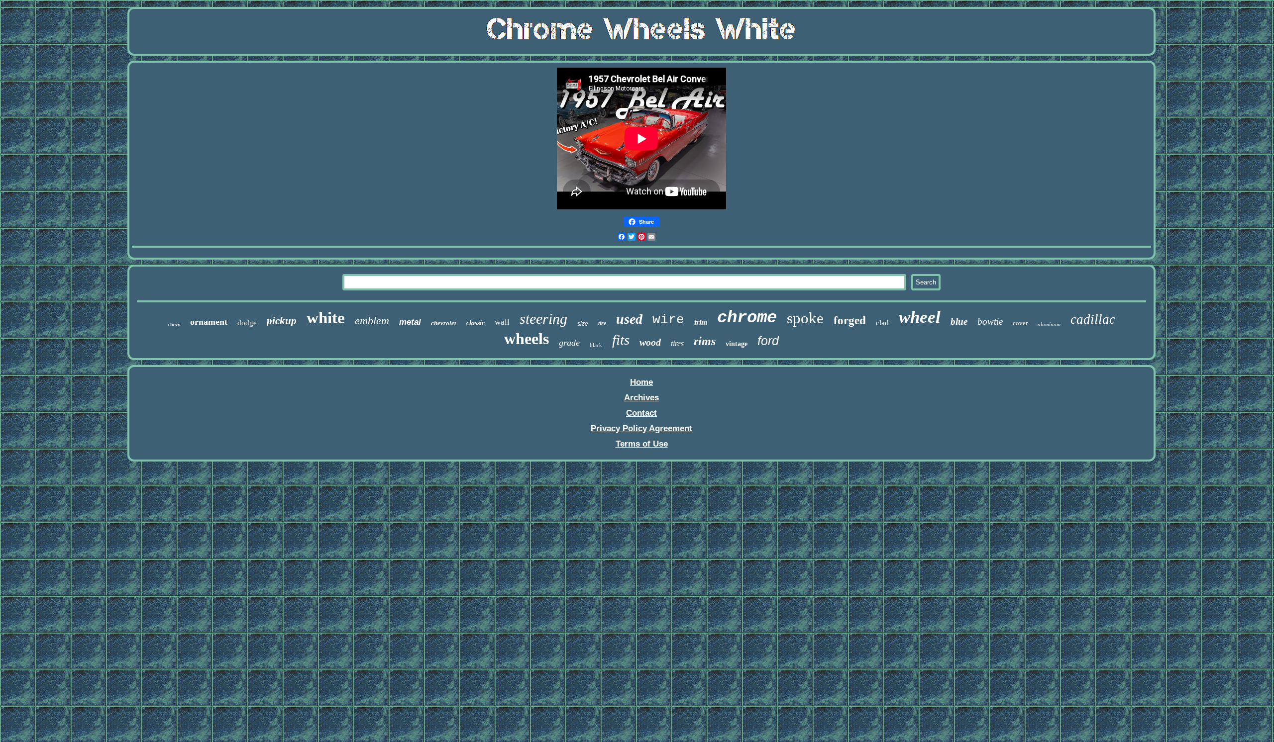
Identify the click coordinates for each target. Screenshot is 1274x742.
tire (602, 323)
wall (502, 322)
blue (959, 321)
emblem (372, 320)
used (629, 319)
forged (850, 320)
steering (543, 318)
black (596, 345)
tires (677, 343)
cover (1020, 323)
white (326, 318)
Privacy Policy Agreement (641, 428)
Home (641, 382)
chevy (174, 324)
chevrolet (443, 323)
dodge (247, 323)
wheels (526, 339)
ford (768, 341)
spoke (805, 318)
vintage (736, 344)
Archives (641, 397)
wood (650, 342)
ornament (208, 322)
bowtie (990, 321)
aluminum (1049, 324)
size (582, 323)
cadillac (1092, 319)
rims (705, 341)
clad (882, 323)
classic (475, 323)
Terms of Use (642, 444)
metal (410, 322)
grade (569, 343)
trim (700, 322)
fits (621, 340)
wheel (920, 317)
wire (668, 319)
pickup (282, 321)
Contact (641, 413)
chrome (747, 317)
